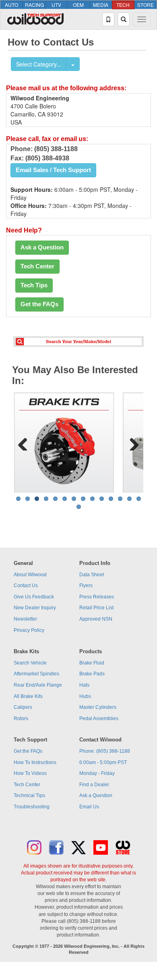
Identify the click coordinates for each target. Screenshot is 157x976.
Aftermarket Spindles (36, 674)
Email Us (89, 807)
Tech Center (37, 266)
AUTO (11, 4)
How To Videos (30, 773)
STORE (145, 4)
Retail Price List (96, 608)
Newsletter (25, 619)
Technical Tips (29, 795)
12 (120, 498)
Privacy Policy (29, 630)
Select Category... (38, 64)
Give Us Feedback (34, 597)
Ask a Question (42, 247)
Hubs (85, 696)
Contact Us (26, 585)
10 (101, 498)
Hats (84, 685)
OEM (78, 4)
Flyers (86, 585)
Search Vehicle (30, 663)
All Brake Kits (28, 696)
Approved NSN (95, 619)
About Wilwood (30, 574)
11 (111, 498)
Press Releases (96, 597)
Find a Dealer (94, 784)
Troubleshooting (32, 807)
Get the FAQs (39, 304)
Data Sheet (91, 574)
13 (129, 498)
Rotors (21, 718)
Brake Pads (92, 674)
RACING (34, 4)
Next (131, 442)
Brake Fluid (91, 663)
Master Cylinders (97, 707)
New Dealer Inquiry (35, 608)
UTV (56, 4)
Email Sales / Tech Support (53, 170)
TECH (123, 4)
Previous (26, 442)
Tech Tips (34, 285)
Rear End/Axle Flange (38, 685)
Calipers (23, 707)
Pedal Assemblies (98, 718)
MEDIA (100, 4)
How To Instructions (35, 762)
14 (138, 498)
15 (78, 507)
